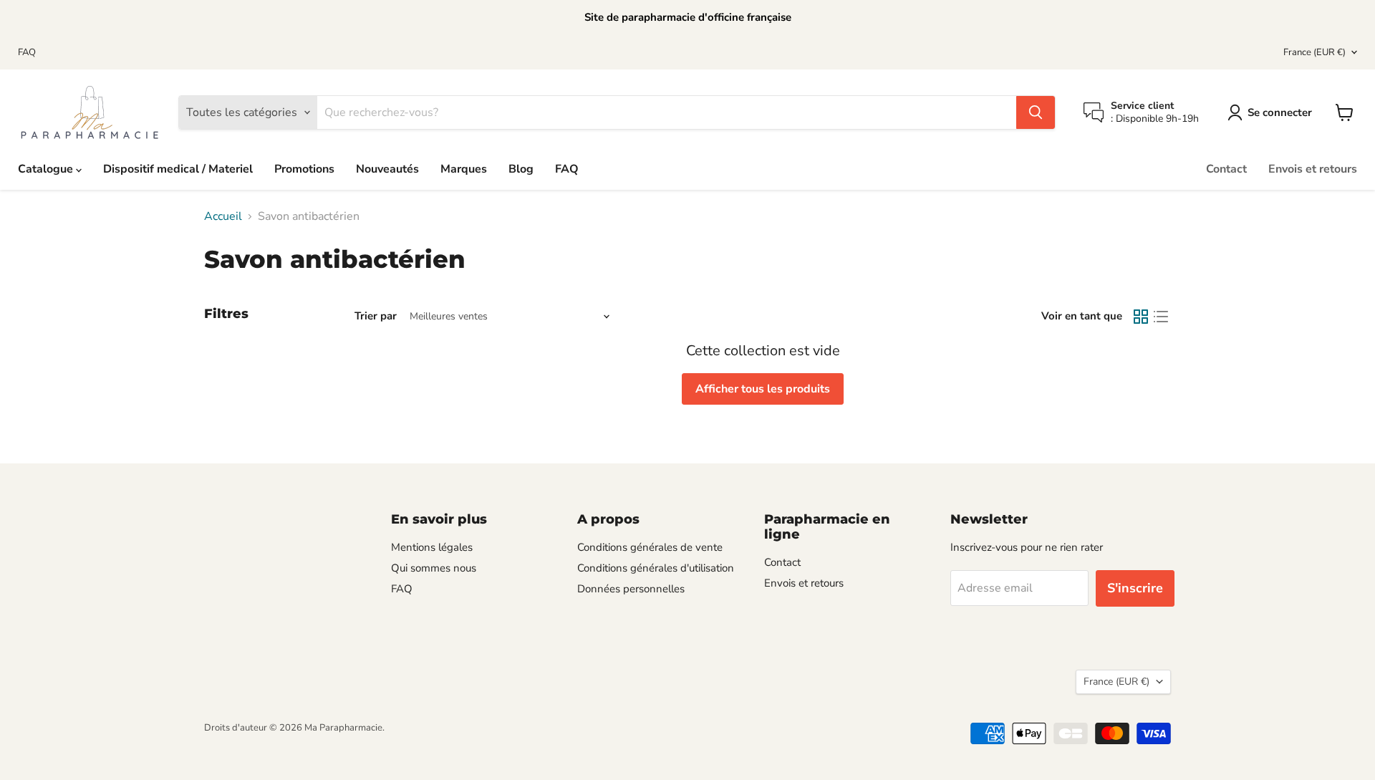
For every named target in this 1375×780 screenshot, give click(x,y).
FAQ (27, 52)
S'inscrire (1135, 588)
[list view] (1161, 317)
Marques (463, 169)
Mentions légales (432, 547)
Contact (1226, 169)
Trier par (375, 316)
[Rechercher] (1035, 112)
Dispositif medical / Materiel (178, 169)
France (1314, 52)
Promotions (304, 169)
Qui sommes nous (433, 568)
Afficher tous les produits (762, 389)
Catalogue (47, 169)
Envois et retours (1312, 169)
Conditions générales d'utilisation (655, 568)
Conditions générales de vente (650, 547)
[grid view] (1141, 317)
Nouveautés (387, 169)
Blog (521, 169)
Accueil (223, 216)
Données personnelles (631, 589)
